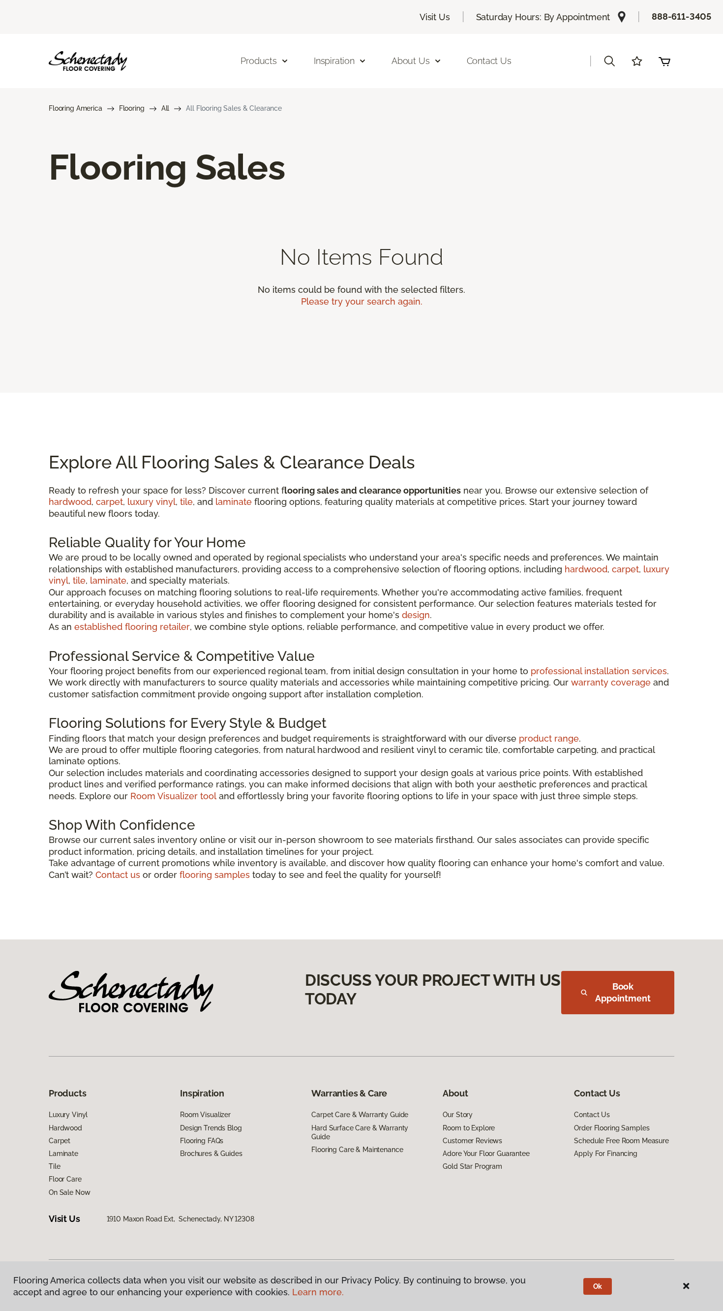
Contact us (117, 875)
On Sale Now (69, 1192)
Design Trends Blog (210, 1128)
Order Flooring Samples (611, 1128)
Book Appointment (622, 992)
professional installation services (599, 671)
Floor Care (65, 1179)
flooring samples (215, 875)
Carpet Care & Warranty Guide (359, 1115)
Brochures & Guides (211, 1153)
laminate (233, 502)
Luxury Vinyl (68, 1115)
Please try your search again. (361, 301)
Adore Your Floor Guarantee (486, 1153)
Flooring (132, 108)
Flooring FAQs (201, 1141)
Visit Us (435, 17)
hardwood (70, 502)
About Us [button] (411, 61)
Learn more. (318, 1292)
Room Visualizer (205, 1115)
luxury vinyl (151, 502)
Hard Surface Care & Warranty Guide (359, 1132)
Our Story (458, 1115)
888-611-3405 (681, 16)
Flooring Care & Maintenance (357, 1150)
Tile (54, 1166)
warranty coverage (611, 682)
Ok (597, 1286)
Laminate (63, 1153)
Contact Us (489, 61)
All (165, 108)
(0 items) (664, 61)
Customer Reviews (472, 1141)
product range (549, 738)
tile (186, 502)
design (416, 615)
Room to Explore (469, 1128)
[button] (609, 61)
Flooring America (75, 108)
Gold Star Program (472, 1166)
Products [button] (259, 61)
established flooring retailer (132, 627)
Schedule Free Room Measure (621, 1141)
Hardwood (65, 1128)
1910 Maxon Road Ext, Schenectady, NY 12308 (180, 1219)
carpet (109, 502)
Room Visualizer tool (173, 796)
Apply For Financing (605, 1153)
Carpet (59, 1141)
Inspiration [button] (334, 61)
